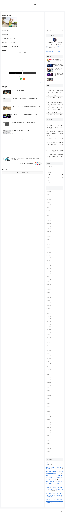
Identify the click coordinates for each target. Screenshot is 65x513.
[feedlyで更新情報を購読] (21, 79)
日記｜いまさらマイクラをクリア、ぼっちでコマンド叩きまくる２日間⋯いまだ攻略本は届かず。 (54, 477)
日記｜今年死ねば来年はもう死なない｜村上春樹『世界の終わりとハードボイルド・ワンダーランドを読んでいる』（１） (55, 145)
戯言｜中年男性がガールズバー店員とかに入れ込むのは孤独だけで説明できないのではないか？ (55, 156)
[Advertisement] (22, 61)
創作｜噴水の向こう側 (51, 122)
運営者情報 (48, 51)
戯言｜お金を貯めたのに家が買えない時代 (55, 139)
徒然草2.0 (4, 50)
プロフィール (50, 46)
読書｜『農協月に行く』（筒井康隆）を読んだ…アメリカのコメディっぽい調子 (55, 132)
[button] (29, 73)
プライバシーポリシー (56, 51)
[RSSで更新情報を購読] (24, 79)
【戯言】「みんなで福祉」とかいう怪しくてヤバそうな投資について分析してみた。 (54, 489)
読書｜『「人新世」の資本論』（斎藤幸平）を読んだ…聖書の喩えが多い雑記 (55, 151)
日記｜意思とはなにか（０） (52, 135)
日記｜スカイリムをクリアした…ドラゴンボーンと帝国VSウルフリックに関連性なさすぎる (55, 127)
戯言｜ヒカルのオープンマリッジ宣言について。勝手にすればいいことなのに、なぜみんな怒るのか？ (54, 495)
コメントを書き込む (22, 172)
